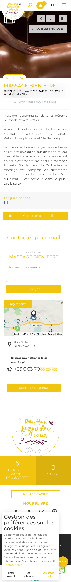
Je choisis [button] (29, 574)
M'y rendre (18, 304)
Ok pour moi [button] (48, 574)
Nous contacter (35, 494)
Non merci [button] (11, 574)
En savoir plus (13, 565)
